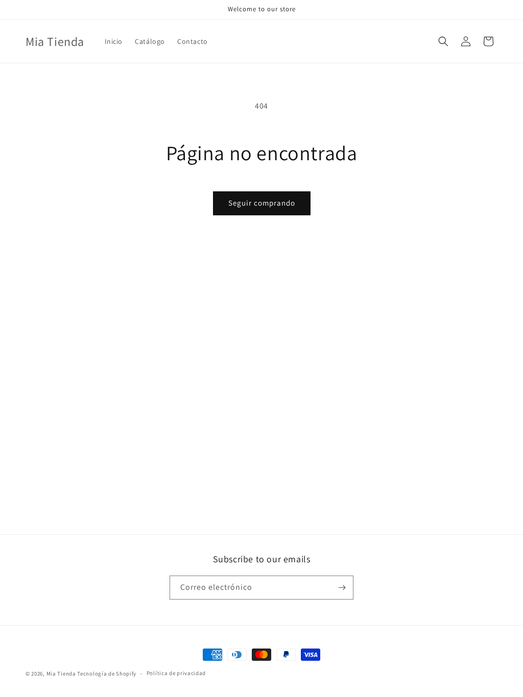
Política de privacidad (176, 673)
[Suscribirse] (341, 588)
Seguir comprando (261, 203)
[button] (443, 41)
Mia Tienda (61, 673)
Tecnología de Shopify (106, 673)
